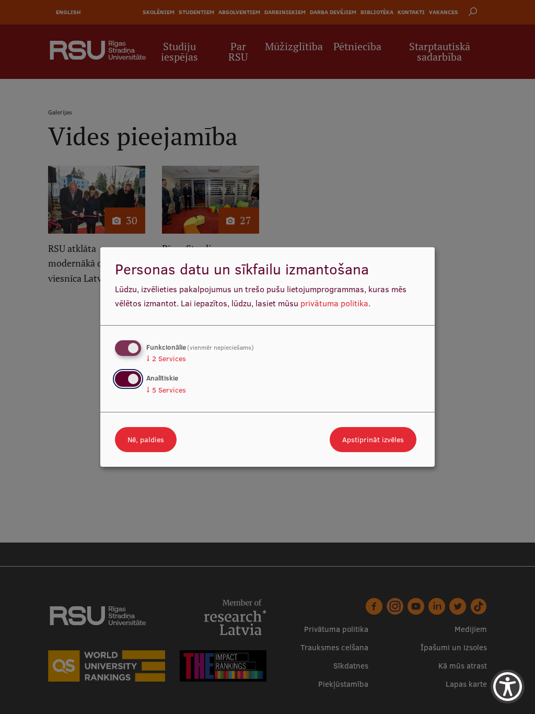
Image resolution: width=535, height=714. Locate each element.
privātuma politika (334, 303)
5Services (166, 390)
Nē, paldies (145, 439)
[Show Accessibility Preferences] (508, 687)
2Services (166, 358)
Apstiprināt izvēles (373, 439)
